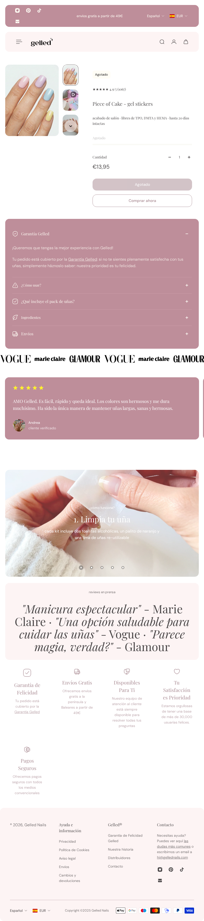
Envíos (27, 333)
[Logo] (41, 42)
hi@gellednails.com (172, 857)
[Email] (17, 21)
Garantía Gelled (35, 233)
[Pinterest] (28, 10)
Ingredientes (31, 317)
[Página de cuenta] (174, 41)
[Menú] (18, 41)
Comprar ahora (142, 200)
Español (16, 910)
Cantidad (100, 157)
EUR (43, 910)
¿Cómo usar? (31, 285)
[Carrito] (186, 41)
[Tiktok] (39, 10)
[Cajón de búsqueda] (162, 41)
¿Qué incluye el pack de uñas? (47, 301)
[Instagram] (17, 10)
